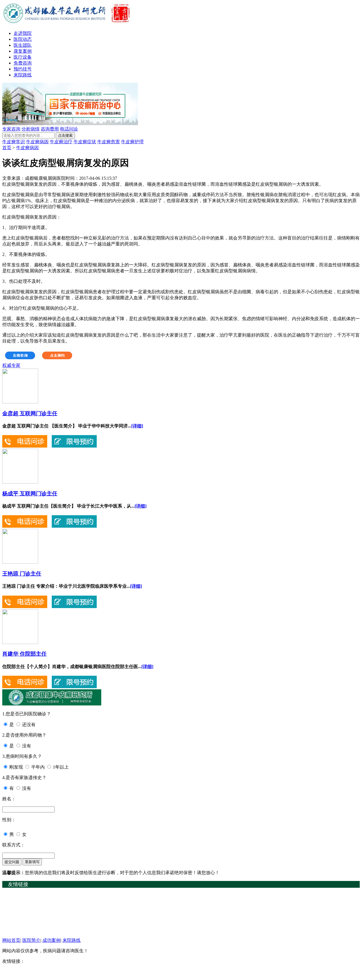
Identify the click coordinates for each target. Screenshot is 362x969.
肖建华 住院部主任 (24, 654)
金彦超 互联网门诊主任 (29, 413)
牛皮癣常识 (13, 141)
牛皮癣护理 (132, 141)
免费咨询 (23, 63)
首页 (6, 147)
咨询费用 (50, 129)
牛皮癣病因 (37, 141)
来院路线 (23, 74)
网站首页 (11, 940)
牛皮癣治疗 (61, 141)
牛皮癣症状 (85, 141)
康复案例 (23, 51)
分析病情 (30, 129)
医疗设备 (23, 57)
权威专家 (11, 365)
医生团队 (23, 45)
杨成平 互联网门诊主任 (29, 494)
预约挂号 (23, 69)
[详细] (137, 425)
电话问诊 (69, 129)
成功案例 (51, 940)
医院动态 (23, 39)
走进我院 (23, 33)
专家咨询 (11, 129)
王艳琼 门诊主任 (21, 574)
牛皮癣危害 (108, 141)
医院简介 (31, 940)
